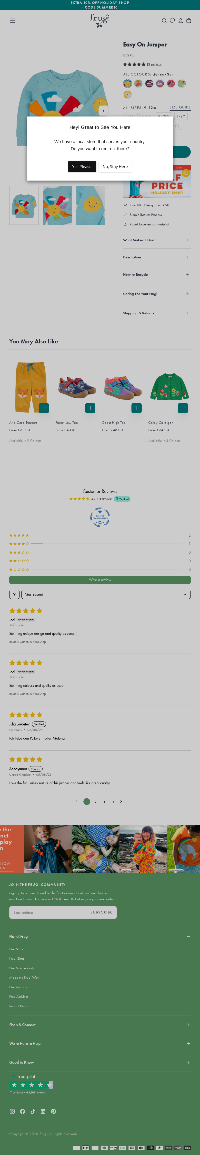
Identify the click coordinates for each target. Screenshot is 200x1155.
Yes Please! (82, 166)
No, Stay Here (115, 166)
